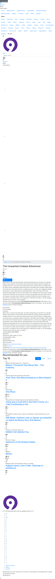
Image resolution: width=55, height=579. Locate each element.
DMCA (7, 567)
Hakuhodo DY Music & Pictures (30, 347)
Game (9, 22)
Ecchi (48, 19)
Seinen (28, 28)
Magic (49, 22)
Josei (39, 22)
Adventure (10, 19)
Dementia (29, 19)
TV (9, 262)
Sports (26, 31)
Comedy (22, 19)
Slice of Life (13, 31)
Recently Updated (41, 10)
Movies (14, 13)
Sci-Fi (22, 28)
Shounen (48, 28)
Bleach (9, 454)
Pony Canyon (42, 347)
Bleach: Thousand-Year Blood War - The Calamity (25, 366)
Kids (44, 22)
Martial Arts (4, 25)
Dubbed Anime (21, 10)
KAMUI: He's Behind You (17, 432)
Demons (36, 19)
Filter (4, 53)
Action (3, 19)
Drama (42, 19)
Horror (28, 22)
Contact (8, 569)
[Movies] (29, 136)
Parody (36, 25)
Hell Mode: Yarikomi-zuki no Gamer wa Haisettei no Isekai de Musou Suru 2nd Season (28, 419)
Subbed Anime (11, 10)
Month (49, 358)
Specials (38, 13)
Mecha (11, 25)
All (6, 514)
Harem (15, 22)
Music (23, 25)
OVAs (27, 13)
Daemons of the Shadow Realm (20, 442)
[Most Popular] (29, 230)
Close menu (4, 1)
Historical (21, 22)
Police (42, 25)
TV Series (20, 13)
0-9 (7, 517)
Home (2, 10)
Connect (9, 346)
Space (20, 31)
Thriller (50, 31)
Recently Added (5, 13)
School (17, 28)
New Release (30, 10)
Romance (3, 28)
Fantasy (3, 22)
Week (43, 358)
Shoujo (34, 28)
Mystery (30, 25)
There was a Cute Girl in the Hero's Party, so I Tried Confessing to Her (27, 403)
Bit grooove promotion (15, 347)
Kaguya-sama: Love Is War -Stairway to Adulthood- (24, 466)
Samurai (10, 28)
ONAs (32, 13)
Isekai (33, 22)
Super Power (33, 31)
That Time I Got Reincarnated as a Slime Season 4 (28, 378)
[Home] (29, 89)
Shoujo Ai (41, 28)
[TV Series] (29, 183)
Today (38, 358)
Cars (16, 19)
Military (18, 25)
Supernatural (42, 31)
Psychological (49, 25)
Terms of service (10, 565)
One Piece (10, 392)
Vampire (3, 33)
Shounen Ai (4, 31)
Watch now (8, 280)
